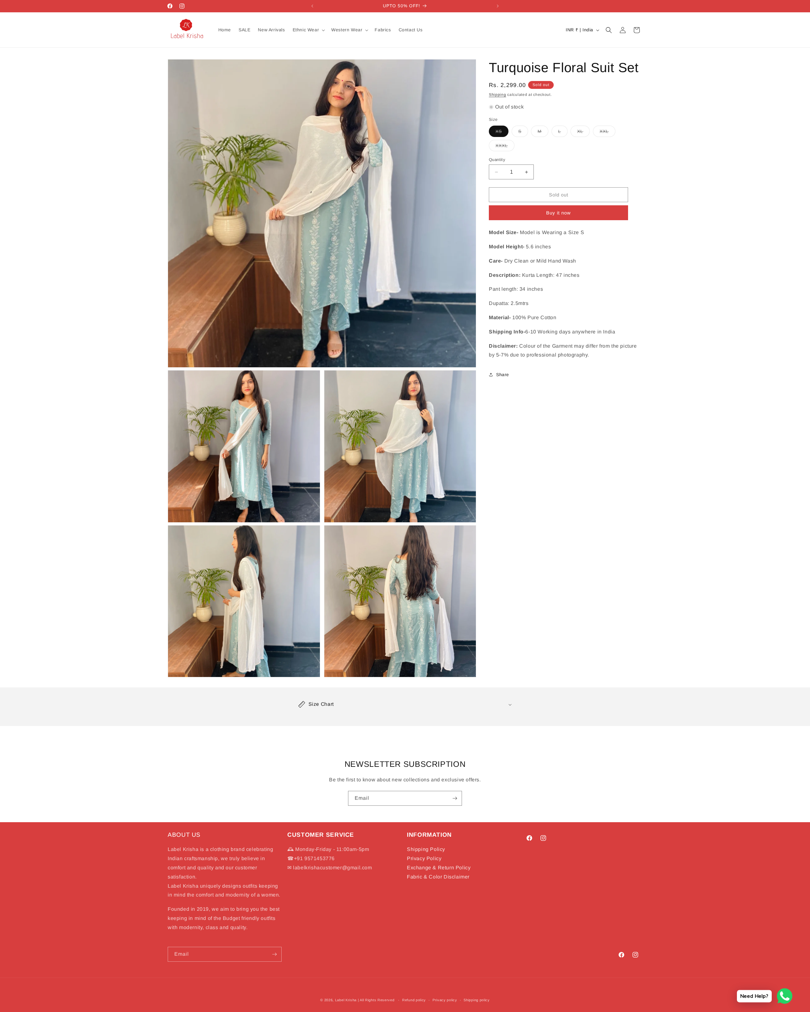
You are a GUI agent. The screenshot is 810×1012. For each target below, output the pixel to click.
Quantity (497, 159)
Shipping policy (477, 1000)
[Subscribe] (455, 798)
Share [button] (502, 374)
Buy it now (558, 212)
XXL (607, 132)
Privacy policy (445, 1000)
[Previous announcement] (312, 6)
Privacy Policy (424, 858)
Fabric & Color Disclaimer (438, 876)
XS (501, 132)
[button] (308, 29)
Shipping (497, 94)
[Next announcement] (498, 6)
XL (583, 132)
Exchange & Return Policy (438, 867)
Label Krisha (346, 1000)
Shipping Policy (426, 849)
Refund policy (414, 1000)
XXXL (504, 147)
